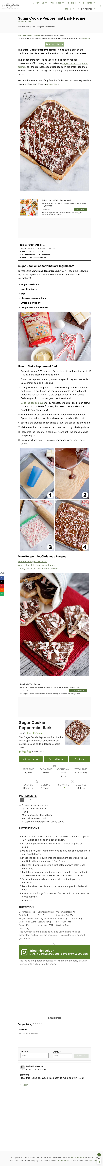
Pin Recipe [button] (57, 759)
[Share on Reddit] (2, 590)
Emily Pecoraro (26, 22)
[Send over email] (2, 594)
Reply (25, 1085)
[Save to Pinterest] (2, 586)
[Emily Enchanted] (10, 6)
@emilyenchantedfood (50, 954)
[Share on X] (2, 582)
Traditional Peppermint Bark (32, 561)
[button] (20, 751)
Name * (24, 1051)
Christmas (37, 35)
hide (43, 245)
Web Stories (63, 1160)
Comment (23, 1029)
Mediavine (95, 1160)
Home (19, 35)
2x (26, 800)
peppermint (52, 84)
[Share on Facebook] (2, 578)
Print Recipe (32, 759)
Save (81, 759)
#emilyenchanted (78, 954)
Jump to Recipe (55, 44)
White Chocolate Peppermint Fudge (36, 565)
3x (30, 800)
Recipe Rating (25, 1024)
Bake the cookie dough (33, 403)
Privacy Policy (85, 38)
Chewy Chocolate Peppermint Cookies (38, 568)
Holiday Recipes (27, 35)
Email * (57, 1052)
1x (22, 800)
